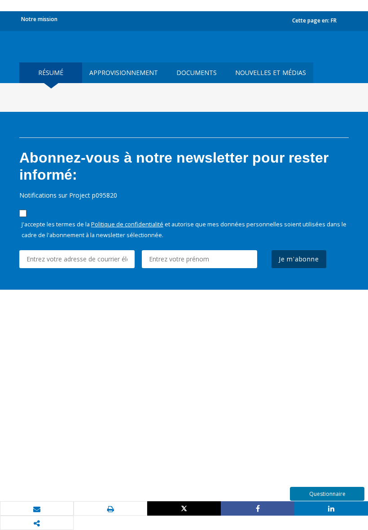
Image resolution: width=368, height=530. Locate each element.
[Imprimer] (110, 508)
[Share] (257, 508)
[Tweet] (184, 508)
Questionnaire (327, 494)
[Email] (37, 508)
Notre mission (39, 19)
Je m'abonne (299, 259)
